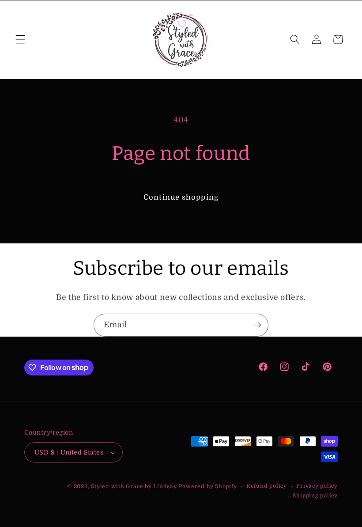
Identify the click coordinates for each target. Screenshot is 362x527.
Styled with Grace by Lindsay (134, 486)
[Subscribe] (257, 325)
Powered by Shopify (208, 486)
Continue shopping (181, 197)
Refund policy (266, 486)
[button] (20, 39)
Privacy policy (317, 486)
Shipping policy (315, 496)
